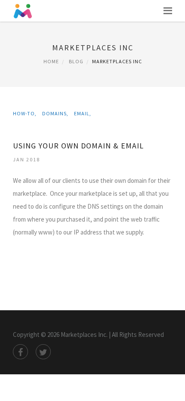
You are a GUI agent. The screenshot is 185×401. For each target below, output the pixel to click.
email (81, 113)
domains (54, 113)
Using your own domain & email (78, 146)
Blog (76, 61)
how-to (24, 113)
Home (51, 61)
